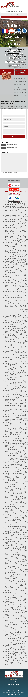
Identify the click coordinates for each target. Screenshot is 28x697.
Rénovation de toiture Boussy (6, 510)
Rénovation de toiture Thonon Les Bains (25, 254)
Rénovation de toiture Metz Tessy (16, 488)
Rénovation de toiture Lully (16, 318)
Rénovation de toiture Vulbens (25, 485)
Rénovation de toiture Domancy (11, 439)
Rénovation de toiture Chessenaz (11, 217)
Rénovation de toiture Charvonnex (6, 619)
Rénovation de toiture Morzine (16, 556)
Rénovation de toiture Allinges (6, 229)
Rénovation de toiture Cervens (6, 547)
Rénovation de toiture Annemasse (6, 278)
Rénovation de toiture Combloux (11, 297)
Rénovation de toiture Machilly (16, 330)
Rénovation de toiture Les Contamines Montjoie (11, 313)
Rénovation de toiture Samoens (21, 569)
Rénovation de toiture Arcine (6, 312)
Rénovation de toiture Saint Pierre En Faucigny (21, 512)
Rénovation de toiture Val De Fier (25, 211)
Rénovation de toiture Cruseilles (11, 389)
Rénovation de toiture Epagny (11, 488)
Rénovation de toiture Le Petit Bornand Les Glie (21, 228)
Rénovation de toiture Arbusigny (6, 299)
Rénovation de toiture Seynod (21, 633)
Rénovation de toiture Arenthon (6, 318)
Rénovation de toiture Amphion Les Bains (25, 585)
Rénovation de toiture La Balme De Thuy (6, 384)
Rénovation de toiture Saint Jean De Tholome (21, 430)
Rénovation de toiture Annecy (6, 263)
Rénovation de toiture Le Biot (6, 431)
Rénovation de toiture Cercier (6, 535)
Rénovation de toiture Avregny (6, 353)
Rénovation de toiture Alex (6, 217)
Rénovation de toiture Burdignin (6, 529)
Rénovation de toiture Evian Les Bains (11, 536)
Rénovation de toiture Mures (16, 576)
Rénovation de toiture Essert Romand (11, 501)
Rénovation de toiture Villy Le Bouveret (25, 424)
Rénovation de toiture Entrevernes (11, 482)
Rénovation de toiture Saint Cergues (21, 352)
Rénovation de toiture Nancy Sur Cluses (16, 590)
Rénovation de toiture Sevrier (21, 627)
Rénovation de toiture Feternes (11, 587)
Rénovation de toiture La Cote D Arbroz (11, 358)
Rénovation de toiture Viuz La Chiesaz (25, 454)
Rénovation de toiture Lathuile (16, 262)
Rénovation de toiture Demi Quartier (11, 408)
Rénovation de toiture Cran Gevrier (11, 367)
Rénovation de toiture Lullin (16, 312)
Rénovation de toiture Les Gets (11, 633)
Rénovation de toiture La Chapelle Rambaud (6, 596)
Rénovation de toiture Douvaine (11, 451)
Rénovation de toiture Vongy (25, 653)
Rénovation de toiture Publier (21, 264)
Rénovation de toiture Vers (25, 353)
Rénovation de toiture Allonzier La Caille (6, 237)
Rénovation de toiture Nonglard (16, 630)
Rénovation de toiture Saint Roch (21, 521)
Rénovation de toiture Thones (25, 246)
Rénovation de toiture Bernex (6, 424)
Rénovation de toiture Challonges (6, 563)
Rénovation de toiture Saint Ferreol (21, 382)
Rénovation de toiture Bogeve (6, 457)
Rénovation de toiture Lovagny (16, 293)
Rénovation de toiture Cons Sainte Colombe (11, 304)
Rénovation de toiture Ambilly (6, 251)
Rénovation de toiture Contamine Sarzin (11, 321)
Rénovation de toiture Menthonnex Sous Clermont (16, 468)
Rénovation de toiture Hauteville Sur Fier (16, 219)
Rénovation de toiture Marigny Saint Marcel (16, 377)
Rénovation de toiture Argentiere (25, 520)
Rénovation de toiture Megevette (16, 436)
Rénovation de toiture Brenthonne (6, 516)
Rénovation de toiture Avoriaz (25, 640)
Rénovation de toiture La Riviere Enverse (21, 298)
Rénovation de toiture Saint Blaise (21, 345)
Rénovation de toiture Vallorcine (25, 313)
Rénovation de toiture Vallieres (25, 307)
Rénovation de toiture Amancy (6, 244)
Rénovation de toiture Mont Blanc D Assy (25, 610)
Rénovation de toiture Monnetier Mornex (16, 514)
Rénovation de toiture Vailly (25, 294)
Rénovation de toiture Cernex (6, 541)
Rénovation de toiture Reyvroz (21, 290)
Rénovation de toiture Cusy (11, 395)
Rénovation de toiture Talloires (25, 218)
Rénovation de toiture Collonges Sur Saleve (11, 289)
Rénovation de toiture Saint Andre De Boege (21, 324)
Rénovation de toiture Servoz (21, 620)
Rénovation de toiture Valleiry (25, 301)
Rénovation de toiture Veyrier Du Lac (25, 375)
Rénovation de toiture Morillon (16, 550)
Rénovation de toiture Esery (11, 494)
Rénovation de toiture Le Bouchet (6, 503)
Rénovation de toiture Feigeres (11, 568)
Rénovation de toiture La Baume (6, 405)
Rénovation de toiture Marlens (16, 390)
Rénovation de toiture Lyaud (16, 324)
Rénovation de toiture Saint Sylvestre (21, 544)
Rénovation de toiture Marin (16, 384)
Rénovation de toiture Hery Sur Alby (16, 227)
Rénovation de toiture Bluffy (6, 444)
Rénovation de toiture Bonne (6, 469)
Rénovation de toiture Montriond (16, 536)
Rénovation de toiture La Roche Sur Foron (21, 308)
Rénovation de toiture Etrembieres (11, 528)
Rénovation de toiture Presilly (21, 252)
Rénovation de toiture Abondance (6, 202)
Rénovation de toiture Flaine (25, 647)
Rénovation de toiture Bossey (6, 497)
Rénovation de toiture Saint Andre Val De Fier (21, 335)
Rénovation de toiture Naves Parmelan (16, 604)
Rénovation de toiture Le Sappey (21, 576)
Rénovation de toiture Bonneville (6, 481)
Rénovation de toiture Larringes (16, 256)
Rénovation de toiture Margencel (16, 363)
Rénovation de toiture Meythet (16, 495)
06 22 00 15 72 (12, 24)
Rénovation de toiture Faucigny (11, 556)
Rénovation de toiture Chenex (11, 202)
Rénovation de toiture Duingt (11, 470)
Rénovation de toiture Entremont (11, 476)
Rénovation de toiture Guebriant (25, 592)
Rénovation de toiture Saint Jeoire (21, 438)
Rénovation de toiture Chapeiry (6, 613)
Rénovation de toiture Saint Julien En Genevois (21, 455)
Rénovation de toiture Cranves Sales (11, 374)
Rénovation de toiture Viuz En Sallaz (25, 463)
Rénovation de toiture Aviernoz (6, 347)
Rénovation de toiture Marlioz (16, 396)
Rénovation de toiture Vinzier (25, 440)
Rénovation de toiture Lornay (16, 287)
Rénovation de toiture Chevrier (11, 235)
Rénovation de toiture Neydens (16, 624)
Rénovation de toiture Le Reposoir (21, 284)
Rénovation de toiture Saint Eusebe (21, 360)
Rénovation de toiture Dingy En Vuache (11, 423)
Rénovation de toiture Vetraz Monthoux (25, 366)
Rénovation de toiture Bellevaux (6, 418)
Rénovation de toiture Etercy (11, 522)
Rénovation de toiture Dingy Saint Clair (11, 431)
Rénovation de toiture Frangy (11, 613)
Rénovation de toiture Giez (11, 640)
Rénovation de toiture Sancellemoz (25, 625)
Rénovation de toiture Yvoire (25, 492)
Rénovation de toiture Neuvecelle (16, 617)
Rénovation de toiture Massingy (16, 409)
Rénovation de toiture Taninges (25, 224)
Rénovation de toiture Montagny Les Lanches (16, 523)
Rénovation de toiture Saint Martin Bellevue (21, 472)
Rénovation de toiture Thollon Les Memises (25, 238)
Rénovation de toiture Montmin (16, 530)
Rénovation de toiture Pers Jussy (21, 218)
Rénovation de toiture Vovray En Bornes (25, 478)
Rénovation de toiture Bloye (6, 438)
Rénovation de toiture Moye (16, 563)
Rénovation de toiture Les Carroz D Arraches (25, 506)
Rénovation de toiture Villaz (25, 398)
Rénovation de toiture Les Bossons (25, 527)
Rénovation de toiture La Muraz (16, 569)
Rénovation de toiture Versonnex (25, 359)
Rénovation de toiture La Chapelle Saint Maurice (6, 605)
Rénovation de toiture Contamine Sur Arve (11, 330)
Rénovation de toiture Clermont (11, 260)
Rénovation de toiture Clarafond (11, 254)
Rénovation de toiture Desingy (11, 415)
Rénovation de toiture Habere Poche (16, 210)
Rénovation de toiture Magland (16, 336)
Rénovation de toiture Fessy (11, 580)
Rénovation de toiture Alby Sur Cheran (6, 210)
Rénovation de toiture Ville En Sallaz (25, 406)
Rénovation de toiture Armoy (6, 330)
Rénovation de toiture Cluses (11, 281)
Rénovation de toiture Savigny (21, 583)
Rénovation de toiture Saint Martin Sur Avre (21, 482)
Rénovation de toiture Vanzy (25, 319)
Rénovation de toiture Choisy (11, 248)
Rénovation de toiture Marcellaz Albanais (16, 350)
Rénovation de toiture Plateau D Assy (25, 550)
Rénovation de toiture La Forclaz (11, 600)
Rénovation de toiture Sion (25, 659)
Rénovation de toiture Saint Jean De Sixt (21, 419)
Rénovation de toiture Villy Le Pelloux (25, 433)
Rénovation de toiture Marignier (16, 369)
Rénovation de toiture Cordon (11, 343)
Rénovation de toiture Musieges (16, 582)
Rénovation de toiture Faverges (11, 562)
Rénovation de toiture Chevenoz (11, 229)
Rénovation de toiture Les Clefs (11, 267)
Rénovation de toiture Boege (6, 450)
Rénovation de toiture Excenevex (11, 549)
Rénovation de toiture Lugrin (16, 305)
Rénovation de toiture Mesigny (16, 475)
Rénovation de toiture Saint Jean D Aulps (21, 409)
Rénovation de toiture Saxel (21, 589)
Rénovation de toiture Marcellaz (16, 356)
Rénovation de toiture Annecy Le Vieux (6, 271)
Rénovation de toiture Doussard (11, 445)
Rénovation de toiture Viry (25, 446)
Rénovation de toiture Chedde (25, 534)
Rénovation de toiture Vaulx (25, 325)
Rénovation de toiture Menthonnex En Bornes (16, 459)
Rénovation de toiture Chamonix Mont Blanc (6, 570)
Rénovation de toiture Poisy (21, 237)
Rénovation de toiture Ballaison (6, 365)
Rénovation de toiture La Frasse (11, 619)
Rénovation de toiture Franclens (11, 606)
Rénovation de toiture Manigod (16, 343)
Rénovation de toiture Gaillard (11, 626)
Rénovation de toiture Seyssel (21, 639)
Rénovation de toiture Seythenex (21, 645)
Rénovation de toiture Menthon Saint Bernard (16, 450)
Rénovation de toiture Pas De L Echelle (25, 633)
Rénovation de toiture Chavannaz (6, 647)
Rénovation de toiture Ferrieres (11, 574)
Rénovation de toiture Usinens (25, 282)
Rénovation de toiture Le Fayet (25, 541)
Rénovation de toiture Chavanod (6, 653)
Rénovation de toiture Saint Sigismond (21, 529)
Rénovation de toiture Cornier (11, 349)
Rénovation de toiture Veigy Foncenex (25, 332)
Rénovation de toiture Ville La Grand (25, 415)
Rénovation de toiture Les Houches (16, 235)
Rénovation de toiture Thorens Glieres (25, 262)
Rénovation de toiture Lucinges (16, 299)
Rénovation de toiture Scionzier (21, 608)
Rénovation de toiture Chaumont (6, 641)
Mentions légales (14, 694)
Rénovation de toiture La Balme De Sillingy (6, 374)
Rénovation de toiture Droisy (11, 463)
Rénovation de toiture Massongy (16, 415)
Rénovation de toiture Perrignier (21, 211)
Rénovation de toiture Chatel (6, 626)
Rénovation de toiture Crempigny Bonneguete (11, 382)
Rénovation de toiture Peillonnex (21, 205)
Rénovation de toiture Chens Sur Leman (11, 210)
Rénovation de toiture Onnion (16, 650)
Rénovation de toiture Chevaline (11, 223)
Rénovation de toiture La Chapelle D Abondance (6, 586)
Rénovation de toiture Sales (21, 551)
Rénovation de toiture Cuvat (11, 401)
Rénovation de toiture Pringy (21, 258)
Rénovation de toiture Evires (11, 543)
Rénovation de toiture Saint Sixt (21, 537)
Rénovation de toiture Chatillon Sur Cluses (6, 634)
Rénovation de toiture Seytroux (21, 651)
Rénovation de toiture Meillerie (16, 442)
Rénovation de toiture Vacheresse (25, 288)
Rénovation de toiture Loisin (16, 281)
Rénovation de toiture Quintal (21, 270)
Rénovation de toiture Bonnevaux (6, 475)
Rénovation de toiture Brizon (6, 523)
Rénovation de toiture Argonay (6, 324)
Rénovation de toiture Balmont (6, 392)
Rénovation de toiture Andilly (6, 257)
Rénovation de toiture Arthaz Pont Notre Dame (6, 338)
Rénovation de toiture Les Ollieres (16, 643)
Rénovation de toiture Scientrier (21, 596)
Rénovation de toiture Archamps (6, 305)
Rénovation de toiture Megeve (16, 430)
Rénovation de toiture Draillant (11, 457)
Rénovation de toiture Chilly (11, 242)
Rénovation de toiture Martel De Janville (25, 600)
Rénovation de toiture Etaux (11, 516)
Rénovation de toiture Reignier (21, 277)
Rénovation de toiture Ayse (6, 359)
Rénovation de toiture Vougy (25, 470)
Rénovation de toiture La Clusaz (11, 275)
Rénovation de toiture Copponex (11, 337)
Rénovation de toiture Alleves (6, 223)
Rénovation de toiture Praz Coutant (25, 618)
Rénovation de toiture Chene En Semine (6, 661)
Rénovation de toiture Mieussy (16, 501)
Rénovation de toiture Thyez (25, 231)
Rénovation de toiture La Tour (25, 275)
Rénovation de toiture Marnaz (16, 402)
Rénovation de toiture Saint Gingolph (21, 400)
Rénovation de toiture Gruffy (11, 661)
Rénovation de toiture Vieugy (25, 567)
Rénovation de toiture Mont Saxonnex (16, 543)
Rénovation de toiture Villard (25, 382)
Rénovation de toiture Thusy (25, 268)
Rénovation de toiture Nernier (16, 611)
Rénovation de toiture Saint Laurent (21, 464)
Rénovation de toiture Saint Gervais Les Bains (21, 391)
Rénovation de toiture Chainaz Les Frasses (6, 555)
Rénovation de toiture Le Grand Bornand (11, 648)
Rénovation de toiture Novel (16, 636)
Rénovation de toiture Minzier (16, 508)
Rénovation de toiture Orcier (16, 656)
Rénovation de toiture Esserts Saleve (11, 509)
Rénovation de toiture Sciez (21, 602)
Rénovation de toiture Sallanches (21, 557)
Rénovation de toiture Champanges (6, 578)
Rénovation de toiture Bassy (6, 398)
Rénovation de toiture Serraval (21, 614)
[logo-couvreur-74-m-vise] (10, 5)
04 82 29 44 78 (12, 21)
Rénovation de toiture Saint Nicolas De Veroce (21, 492)
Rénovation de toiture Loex (16, 275)
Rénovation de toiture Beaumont (6, 412)
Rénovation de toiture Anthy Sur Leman (6, 286)
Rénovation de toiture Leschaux (16, 268)
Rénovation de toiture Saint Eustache (21, 367)
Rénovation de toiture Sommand (25, 514)
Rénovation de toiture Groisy (11, 655)
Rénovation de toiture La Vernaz (25, 346)
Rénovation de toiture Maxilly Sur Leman (16, 423)
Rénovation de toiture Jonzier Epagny (16, 243)
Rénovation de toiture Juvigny (16, 250)
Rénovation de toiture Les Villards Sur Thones (25, 390)
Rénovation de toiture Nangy (16, 598)
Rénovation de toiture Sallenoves (21, 563)
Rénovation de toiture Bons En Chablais (6, 489)
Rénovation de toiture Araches (6, 293)
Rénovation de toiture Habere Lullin (16, 202)
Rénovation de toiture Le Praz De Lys (25, 575)
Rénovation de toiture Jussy (25, 498)
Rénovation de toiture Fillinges (11, 593)
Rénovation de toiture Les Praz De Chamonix (25, 559)
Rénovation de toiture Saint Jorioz (21, 446)
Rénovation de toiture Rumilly (21, 316)
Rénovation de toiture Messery (16, 481)
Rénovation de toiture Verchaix (25, 339)
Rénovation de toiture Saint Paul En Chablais (21, 502)
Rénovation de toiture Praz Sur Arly (21, 245)
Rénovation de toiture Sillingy (21, 658)
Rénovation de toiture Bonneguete (6, 463)
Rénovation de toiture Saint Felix (21, 375)
